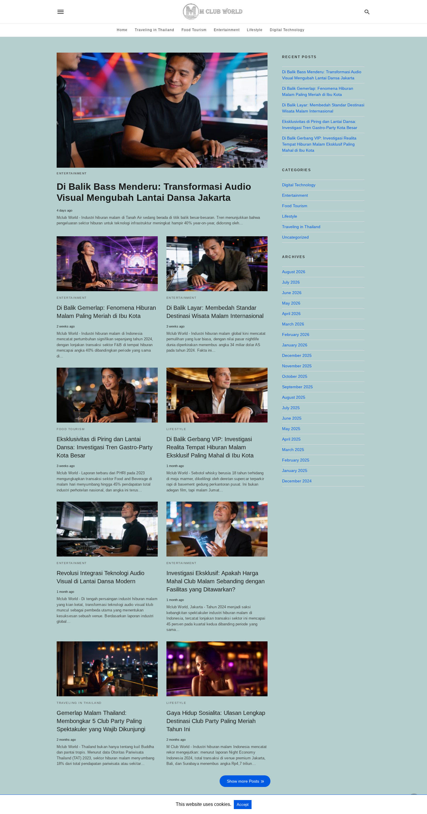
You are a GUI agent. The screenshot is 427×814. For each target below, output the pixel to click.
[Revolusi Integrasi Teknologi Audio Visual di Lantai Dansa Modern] (107, 529)
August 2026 (293, 271)
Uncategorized (295, 237)
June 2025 (292, 418)
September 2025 (297, 386)
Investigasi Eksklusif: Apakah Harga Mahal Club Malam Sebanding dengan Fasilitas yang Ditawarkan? (215, 581)
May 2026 (291, 303)
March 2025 (293, 449)
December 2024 (297, 481)
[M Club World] (213, 11)
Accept (243, 804)
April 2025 (291, 439)
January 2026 (294, 345)
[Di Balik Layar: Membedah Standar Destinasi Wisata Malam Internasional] (217, 263)
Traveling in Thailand (154, 30)
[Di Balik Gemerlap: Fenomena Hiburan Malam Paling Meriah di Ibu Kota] (107, 263)
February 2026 (295, 334)
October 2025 (294, 376)
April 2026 (291, 313)
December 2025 (297, 355)
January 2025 (294, 470)
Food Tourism (194, 30)
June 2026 (292, 292)
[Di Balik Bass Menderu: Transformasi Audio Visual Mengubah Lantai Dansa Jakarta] (162, 110)
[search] (367, 11)
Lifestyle (255, 30)
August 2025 (293, 397)
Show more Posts (243, 781)
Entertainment (227, 30)
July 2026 (291, 282)
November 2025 (297, 366)
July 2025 (291, 407)
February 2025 (295, 460)
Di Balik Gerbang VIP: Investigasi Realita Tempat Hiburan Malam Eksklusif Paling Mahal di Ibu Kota (210, 447)
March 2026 (293, 324)
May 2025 (291, 428)
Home (122, 30)
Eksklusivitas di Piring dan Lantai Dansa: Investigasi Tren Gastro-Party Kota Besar (104, 447)
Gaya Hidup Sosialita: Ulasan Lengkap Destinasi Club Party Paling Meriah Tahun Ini (215, 721)
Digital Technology (287, 30)
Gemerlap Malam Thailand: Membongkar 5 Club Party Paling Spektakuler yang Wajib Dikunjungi (101, 721)
